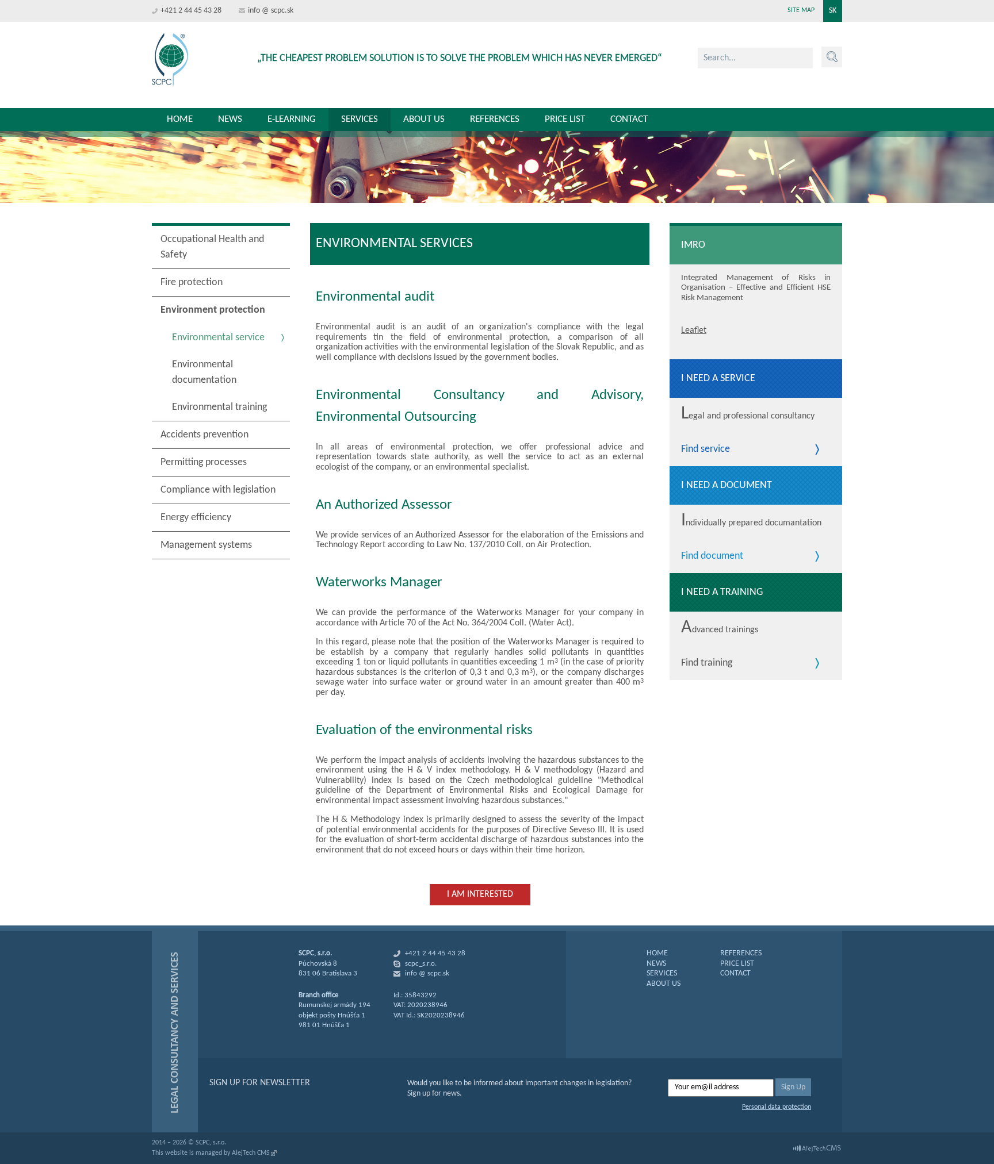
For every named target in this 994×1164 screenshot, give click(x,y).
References (494, 119)
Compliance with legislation (218, 490)
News (230, 119)
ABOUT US (663, 983)
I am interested (480, 894)
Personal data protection (776, 1107)
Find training (706, 663)
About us (424, 119)
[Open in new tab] (817, 1148)
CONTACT (735, 973)
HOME (657, 953)
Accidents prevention (204, 434)
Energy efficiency (195, 517)
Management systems (206, 545)
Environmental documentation (204, 372)
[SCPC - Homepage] (170, 59)
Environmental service (218, 337)
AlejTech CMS (251, 1153)
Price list (565, 119)
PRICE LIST (737, 963)
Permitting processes (203, 462)
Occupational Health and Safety (212, 247)
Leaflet (693, 330)
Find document (712, 556)
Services (359, 119)
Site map (801, 10)
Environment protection (212, 310)
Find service (705, 449)
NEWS (656, 963)
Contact (629, 119)
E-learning (291, 119)
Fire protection (191, 282)
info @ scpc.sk (270, 10)
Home (180, 119)
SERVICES (662, 973)
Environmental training (219, 407)
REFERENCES (741, 953)
